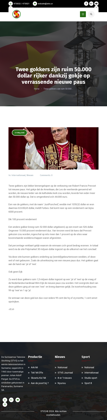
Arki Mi (34, 367)
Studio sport (90, 377)
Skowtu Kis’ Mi (38, 377)
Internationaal (18, 175)
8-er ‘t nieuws (65, 377)
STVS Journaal (65, 372)
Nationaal (62, 367)
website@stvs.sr (45, 3)
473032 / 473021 (21, 3)
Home (36, 89)
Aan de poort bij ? (40, 383)
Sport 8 (88, 383)
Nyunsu (62, 383)
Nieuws (29, 175)
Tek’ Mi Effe (37, 372)
